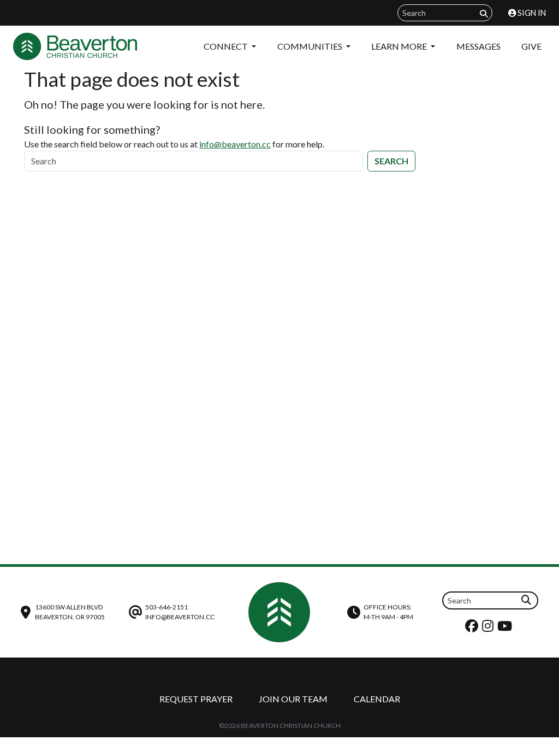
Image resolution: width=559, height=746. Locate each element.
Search (391, 161)
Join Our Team (293, 699)
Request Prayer (196, 699)
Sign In (531, 12)
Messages (478, 46)
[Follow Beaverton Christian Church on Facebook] (473, 628)
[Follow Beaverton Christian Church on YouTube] (506, 628)
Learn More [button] (400, 46)
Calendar (377, 699)
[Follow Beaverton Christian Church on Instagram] (489, 628)
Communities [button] (310, 46)
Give (531, 46)
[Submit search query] (483, 13)
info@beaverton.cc (235, 144)
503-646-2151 (166, 607)
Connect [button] (226, 46)
